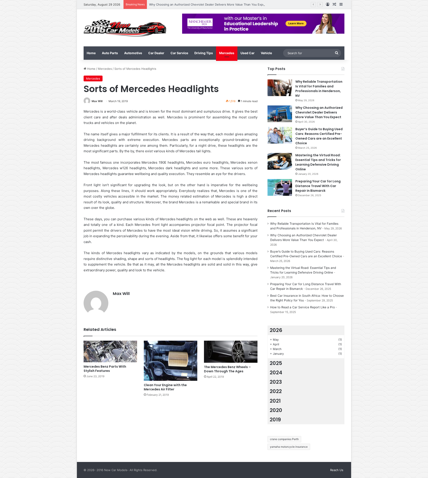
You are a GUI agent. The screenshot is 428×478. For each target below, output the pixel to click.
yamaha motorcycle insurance (289, 446)
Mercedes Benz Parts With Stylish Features (105, 368)
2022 (276, 391)
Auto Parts (110, 53)
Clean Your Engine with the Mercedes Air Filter (165, 387)
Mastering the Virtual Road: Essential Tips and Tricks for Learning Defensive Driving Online (318, 162)
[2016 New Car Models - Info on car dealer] (125, 27)
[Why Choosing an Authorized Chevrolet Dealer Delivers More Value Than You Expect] (280, 113)
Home (91, 53)
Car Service (179, 53)
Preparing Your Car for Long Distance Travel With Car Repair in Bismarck (318, 186)
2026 (276, 330)
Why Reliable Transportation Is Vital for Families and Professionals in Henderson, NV (318, 88)
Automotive (133, 53)
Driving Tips (203, 53)
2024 (276, 372)
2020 (276, 410)
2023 (276, 381)
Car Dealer (156, 53)
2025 (276, 363)
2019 (275, 419)
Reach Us (336, 470)
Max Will (97, 101)
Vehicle (266, 53)
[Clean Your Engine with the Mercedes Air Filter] (170, 361)
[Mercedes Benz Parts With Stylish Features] (110, 352)
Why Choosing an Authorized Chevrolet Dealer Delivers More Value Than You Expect (208, 4)
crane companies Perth (284, 439)
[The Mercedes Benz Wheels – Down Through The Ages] (230, 352)
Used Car (248, 53)
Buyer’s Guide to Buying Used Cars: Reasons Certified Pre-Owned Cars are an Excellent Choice (319, 136)
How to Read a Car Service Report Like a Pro (302, 307)
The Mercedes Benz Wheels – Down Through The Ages (227, 369)
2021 (275, 400)
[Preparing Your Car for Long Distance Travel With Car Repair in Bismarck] (280, 187)
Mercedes (226, 53)
